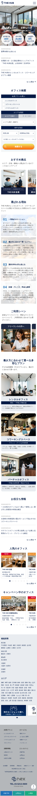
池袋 (16, 687)
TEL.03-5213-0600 (18, 784)
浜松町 (22, 685)
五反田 (15, 698)
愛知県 (3, 657)
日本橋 (14, 682)
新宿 (26, 685)
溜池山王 (4, 698)
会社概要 (5, 765)
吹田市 (8, 666)
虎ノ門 (12, 685)
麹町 (2, 682)
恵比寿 (8, 687)
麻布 (18, 682)
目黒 (30, 700)
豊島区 (3, 648)
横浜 (29, 690)
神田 (6, 682)
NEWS (6, 755)
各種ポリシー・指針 (29, 765)
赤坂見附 (30, 698)
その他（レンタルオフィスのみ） (14, 139)
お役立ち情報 (7, 758)
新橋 (26, 682)
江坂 (29, 693)
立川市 (19, 648)
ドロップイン (7, 743)
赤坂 (22, 682)
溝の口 (33, 690)
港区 (14, 645)
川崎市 (8, 654)
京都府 (3, 669)
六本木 (7, 685)
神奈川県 (4, 651)
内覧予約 (22, 752)
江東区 (13, 648)
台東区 (8, 648)
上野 (10, 700)
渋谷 (12, 687)
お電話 (30, 793)
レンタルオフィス (9, 733)
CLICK (13, 565)
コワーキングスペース (10, 736)
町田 (16, 690)
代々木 (3, 687)
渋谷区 (19, 645)
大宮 (6, 693)
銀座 (10, 682)
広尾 (19, 698)
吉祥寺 (3, 690)
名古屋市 (4, 660)
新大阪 (14, 700)
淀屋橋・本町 (5, 695)
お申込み (22, 758)
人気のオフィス (8, 752)
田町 (2, 685)
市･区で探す (27, 116)
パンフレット (23, 743)
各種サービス (23, 739)
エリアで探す (10, 116)
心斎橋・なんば (16, 695)
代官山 (31, 685)
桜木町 (21, 690)
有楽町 (10, 698)
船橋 (10, 693)
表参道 (24, 698)
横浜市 (3, 654)
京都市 (3, 672)
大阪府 (3, 663)
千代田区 (4, 645)
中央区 (10, 645)
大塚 (6, 700)
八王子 (12, 690)
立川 (7, 690)
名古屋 (16, 693)
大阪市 (3, 666)
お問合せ (22, 755)
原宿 (2, 700)
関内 (25, 690)
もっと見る (30, 82)
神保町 (26, 700)
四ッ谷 (27, 695)
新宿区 (24, 645)
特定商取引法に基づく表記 (18, 768)
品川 (33, 682)
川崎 (2, 693)
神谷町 (17, 685)
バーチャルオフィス (9, 739)
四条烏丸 (20, 700)
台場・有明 (27, 687)
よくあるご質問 (24, 736)
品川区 (29, 645)
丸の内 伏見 (23, 693)
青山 (29, 682)
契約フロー (23, 733)
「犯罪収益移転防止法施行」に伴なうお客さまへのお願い (18, 771)
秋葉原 (21, 687)
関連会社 (19, 765)
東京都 (3, 643)
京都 (22, 695)
